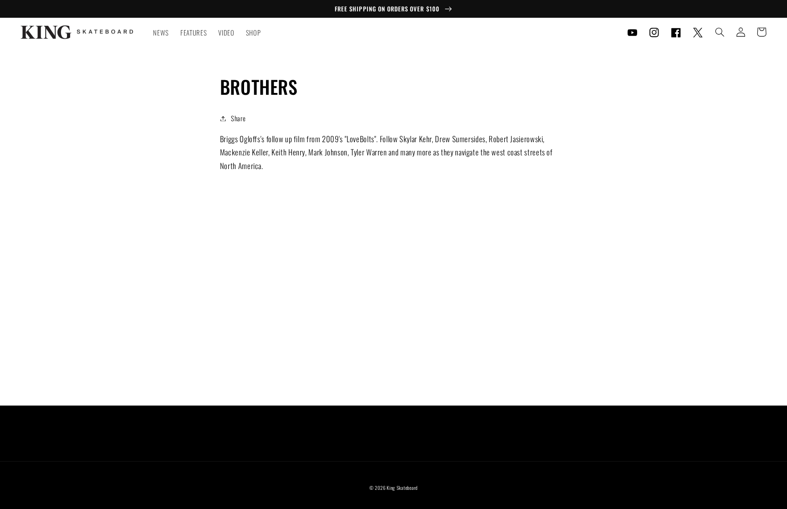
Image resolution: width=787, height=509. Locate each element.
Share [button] (238, 118)
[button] (719, 31)
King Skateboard (402, 487)
